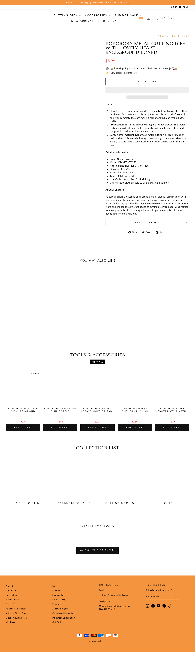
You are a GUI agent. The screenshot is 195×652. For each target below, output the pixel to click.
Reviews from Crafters (16, 608)
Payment (56, 590)
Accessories (96, 15)
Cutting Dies (66, 15)
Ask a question (147, 222)
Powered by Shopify (97, 641)
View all (97, 362)
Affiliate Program (60, 608)
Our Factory (11, 595)
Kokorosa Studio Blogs (16, 613)
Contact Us (11, 590)
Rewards (56, 604)
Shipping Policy (59, 595)
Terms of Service (13, 604)
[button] (147, 90)
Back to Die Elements (99, 550)
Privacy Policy (12, 599)
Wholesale (10, 622)
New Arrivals (84, 21)
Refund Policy (58, 599)
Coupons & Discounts (62, 613)
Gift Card (56, 622)
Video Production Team (16, 618)
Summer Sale (127, 15)
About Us (10, 586)
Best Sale (112, 21)
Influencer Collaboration (63, 618)
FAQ (54, 586)
